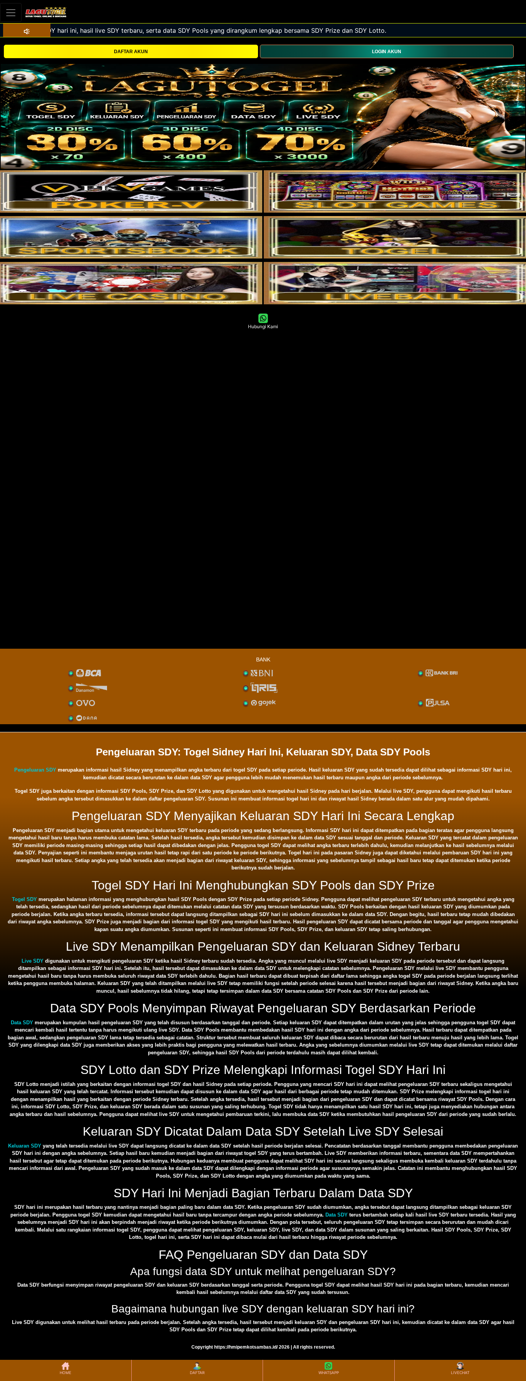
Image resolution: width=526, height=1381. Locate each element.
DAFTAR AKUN (131, 51)
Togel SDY (24, 899)
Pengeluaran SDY (35, 770)
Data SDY (22, 1022)
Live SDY (33, 961)
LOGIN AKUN (386, 51)
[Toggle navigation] (11, 12)
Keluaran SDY (24, 1146)
